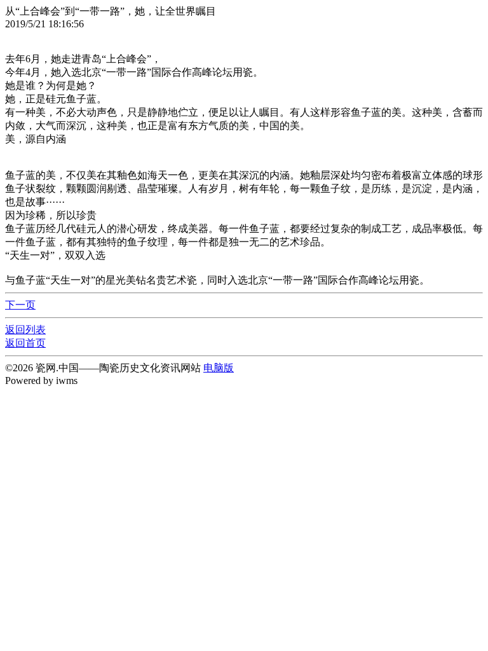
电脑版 (218, 367)
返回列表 (25, 329)
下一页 (20, 304)
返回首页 (25, 343)
